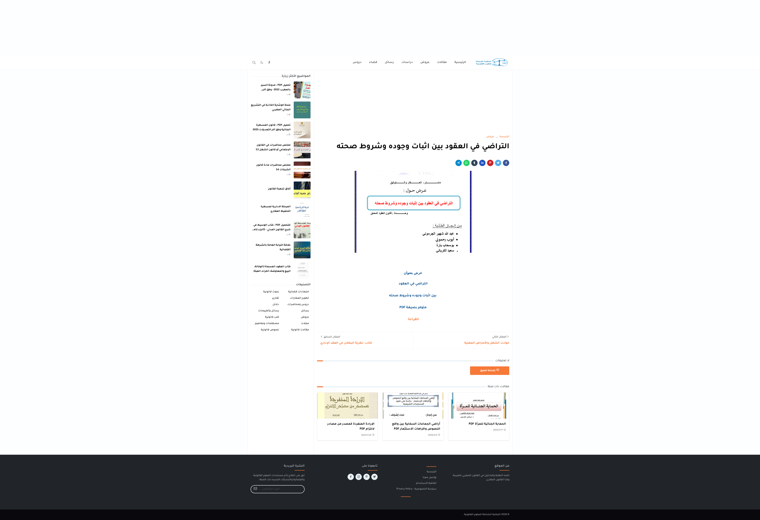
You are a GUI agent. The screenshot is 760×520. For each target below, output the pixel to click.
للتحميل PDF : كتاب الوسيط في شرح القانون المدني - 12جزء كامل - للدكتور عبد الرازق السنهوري (271, 230)
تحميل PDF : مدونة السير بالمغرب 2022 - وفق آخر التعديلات (276, 90)
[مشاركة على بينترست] (490, 163)
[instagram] (358, 477)
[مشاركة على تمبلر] (474, 163)
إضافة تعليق (487, 370)
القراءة (413, 319)
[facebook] (269, 62)
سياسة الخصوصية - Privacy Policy (416, 489)
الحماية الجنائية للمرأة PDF (487, 424)
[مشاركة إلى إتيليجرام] (458, 163)
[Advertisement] (641, 27)
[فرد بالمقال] (498, 163)
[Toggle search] (254, 62)
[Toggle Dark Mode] (261, 62)
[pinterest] (366, 477)
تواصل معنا (429, 477)
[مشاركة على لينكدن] (482, 163)
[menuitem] (460, 62)
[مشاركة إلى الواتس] (466, 163)
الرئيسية (431, 472)
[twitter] (374, 477)
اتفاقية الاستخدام (426, 483)
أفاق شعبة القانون (279, 189)
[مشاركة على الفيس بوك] (506, 163)
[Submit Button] (255, 489)
